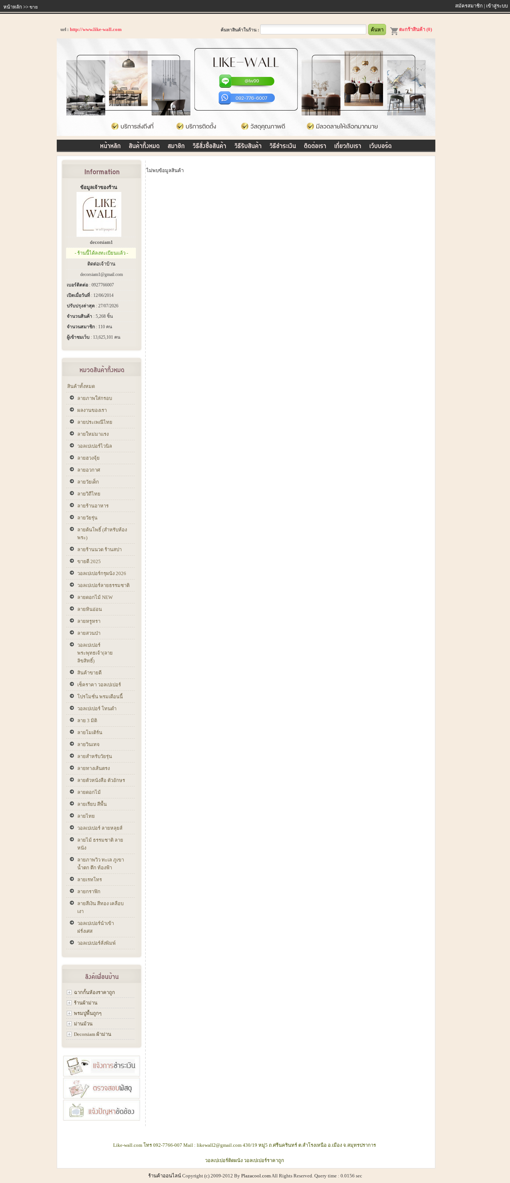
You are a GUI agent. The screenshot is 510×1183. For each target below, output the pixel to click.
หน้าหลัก (12, 7)
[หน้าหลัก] (110, 144)
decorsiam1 (101, 242)
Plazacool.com (256, 1176)
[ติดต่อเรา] (315, 144)
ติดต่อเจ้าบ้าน (101, 264)
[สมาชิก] (176, 144)
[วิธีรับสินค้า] (248, 144)
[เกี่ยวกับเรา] (348, 144)
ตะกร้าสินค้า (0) (415, 29)
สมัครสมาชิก (469, 6)
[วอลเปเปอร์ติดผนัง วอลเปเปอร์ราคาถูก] (246, 134)
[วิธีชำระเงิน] (282, 144)
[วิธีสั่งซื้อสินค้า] (209, 144)
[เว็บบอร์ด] (380, 144)
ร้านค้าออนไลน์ (164, 1176)
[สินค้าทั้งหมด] (144, 144)
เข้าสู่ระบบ (497, 6)
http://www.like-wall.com (96, 29)
